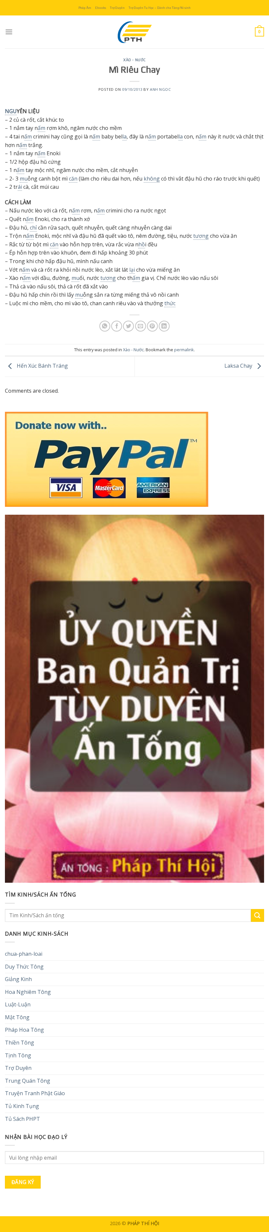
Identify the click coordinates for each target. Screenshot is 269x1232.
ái (20, 186)
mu (24, 178)
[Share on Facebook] (116, 326)
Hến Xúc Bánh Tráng (41, 366)
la (124, 136)
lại (132, 269)
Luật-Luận (18, 1004)
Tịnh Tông (18, 1055)
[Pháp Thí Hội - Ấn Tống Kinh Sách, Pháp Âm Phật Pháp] (134, 31)
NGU (11, 111)
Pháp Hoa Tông (24, 1029)
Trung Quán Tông (27, 1080)
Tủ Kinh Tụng (22, 1106)
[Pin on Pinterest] (152, 326)
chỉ (33, 227)
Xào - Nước (134, 60)
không (152, 178)
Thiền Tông (19, 1042)
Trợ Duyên (117, 8)
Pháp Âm (84, 8)
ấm (41, 128)
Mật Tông (17, 1017)
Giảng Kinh (18, 979)
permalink (184, 350)
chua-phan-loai (23, 953)
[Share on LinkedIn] (164, 326)
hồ (141, 244)
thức (170, 303)
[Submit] (257, 915)
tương (201, 235)
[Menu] (9, 32)
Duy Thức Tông (24, 966)
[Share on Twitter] (128, 326)
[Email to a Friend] (140, 326)
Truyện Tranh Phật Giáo (35, 1093)
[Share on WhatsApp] (104, 326)
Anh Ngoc (160, 89)
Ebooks (100, 8)
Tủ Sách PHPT (22, 1118)
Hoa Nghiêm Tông (28, 992)
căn (73, 178)
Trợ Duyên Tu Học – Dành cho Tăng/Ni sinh (160, 8)
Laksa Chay (239, 366)
